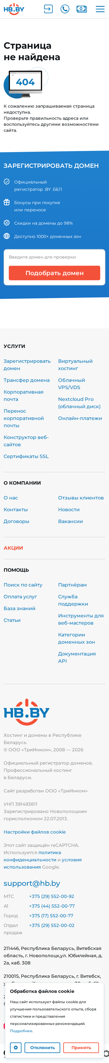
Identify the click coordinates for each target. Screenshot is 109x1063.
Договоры (16, 521)
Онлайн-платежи (80, 418)
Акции (13, 548)
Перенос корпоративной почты (24, 418)
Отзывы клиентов (81, 498)
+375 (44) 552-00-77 (52, 906)
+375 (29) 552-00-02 (51, 925)
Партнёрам (72, 585)
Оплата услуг (20, 597)
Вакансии (70, 521)
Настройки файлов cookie (35, 832)
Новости (69, 509)
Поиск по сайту (23, 585)
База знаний (19, 608)
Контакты (16, 509)
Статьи (12, 620)
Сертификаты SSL (26, 456)
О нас (11, 498)
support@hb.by (32, 883)
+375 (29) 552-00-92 (51, 896)
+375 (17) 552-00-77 (51, 915)
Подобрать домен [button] (54, 273)
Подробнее (21, 1031)
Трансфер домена (27, 380)
